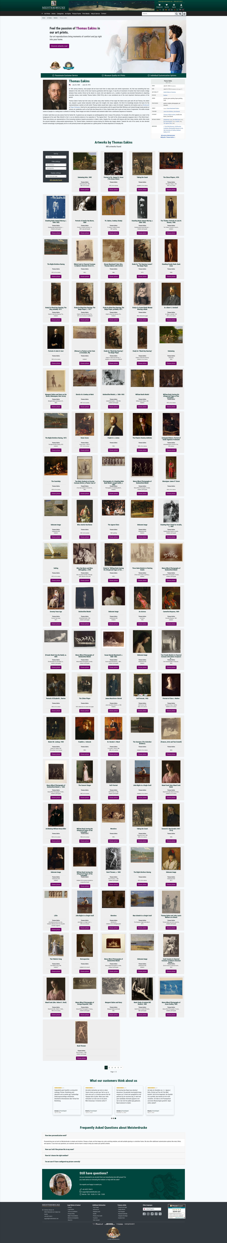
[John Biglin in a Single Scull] (142, 771)
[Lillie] (55, 894)
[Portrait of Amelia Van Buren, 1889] (84, 203)
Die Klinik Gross (178, 119)
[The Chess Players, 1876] (171, 160)
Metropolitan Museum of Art (176, 128)
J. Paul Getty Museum (169, 126)
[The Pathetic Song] (55, 945)
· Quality (94, 1213)
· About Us (69, 1220)
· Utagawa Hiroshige (123, 1216)
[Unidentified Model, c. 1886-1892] (113, 377)
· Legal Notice (70, 1209)
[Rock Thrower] (81, 1032)
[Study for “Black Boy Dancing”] (142, 337)
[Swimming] (171, 334)
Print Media (86, 14)
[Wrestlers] (113, 813)
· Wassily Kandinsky (122, 1213)
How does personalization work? (56, 1135)
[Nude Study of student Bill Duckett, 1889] (142, 989)
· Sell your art (95, 1209)
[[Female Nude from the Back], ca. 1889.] (55, 636)
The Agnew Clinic (169, 123)
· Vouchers (95, 1218)
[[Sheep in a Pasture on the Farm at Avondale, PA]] (84, 332)
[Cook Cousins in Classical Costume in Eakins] (171, 945)
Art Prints (47, 14)
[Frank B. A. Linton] (113, 424)
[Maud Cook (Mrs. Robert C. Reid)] (56, 989)
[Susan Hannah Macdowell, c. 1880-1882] (113, 639)
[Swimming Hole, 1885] (84, 161)
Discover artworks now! (59, 46)
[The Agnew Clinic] (113, 507)
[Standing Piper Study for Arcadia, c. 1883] (171, 511)
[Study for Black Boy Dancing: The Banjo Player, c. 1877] (84, 294)
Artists (54, 14)
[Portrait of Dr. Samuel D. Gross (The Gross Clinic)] (113, 163)
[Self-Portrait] (113, 771)
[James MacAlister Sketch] (113, 685)
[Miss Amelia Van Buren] (85, 511)
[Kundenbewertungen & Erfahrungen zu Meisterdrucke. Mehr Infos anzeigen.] (176, 1211)
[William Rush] (142, 378)
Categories (60, 14)
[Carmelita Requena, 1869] (171, 598)
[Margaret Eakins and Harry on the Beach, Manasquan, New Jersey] (56, 381)
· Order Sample (96, 1220)
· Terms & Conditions (72, 1211)
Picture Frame (76, 14)
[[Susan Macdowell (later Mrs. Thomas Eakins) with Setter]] (113, 250)
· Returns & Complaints (72, 1218)
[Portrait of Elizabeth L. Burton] (55, 685)
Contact (103, 13)
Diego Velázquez (75, 107)
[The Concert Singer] (85, 771)
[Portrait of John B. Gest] (55, 337)
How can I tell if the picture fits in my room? (59, 1149)
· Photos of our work (97, 1216)
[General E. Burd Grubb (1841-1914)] (171, 815)
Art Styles (68, 14)
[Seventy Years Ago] (56, 598)
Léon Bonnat (176, 111)
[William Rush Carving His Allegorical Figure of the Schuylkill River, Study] (84, 857)
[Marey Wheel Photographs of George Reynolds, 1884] (84, 983)
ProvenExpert (63, 1111)
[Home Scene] (84, 424)
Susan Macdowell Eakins (173, 108)
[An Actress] (142, 598)
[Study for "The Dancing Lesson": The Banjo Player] (142, 250)
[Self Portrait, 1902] (142, 685)
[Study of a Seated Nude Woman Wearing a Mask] (142, 294)
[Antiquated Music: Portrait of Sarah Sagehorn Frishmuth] (171, 424)
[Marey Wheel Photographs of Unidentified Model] (142, 467)
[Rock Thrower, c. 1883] (113, 858)
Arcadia (178, 121)
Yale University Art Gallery (170, 130)
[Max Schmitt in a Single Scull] (142, 898)
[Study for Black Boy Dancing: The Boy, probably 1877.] (56, 294)
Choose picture (84, 189)
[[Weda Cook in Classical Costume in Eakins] (85, 250)
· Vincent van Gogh (122, 1207)
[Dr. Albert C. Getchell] (171, 294)
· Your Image (95, 1207)
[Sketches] (113, 899)
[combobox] (152, 1209)
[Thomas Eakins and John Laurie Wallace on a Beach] (171, 902)
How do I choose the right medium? (56, 1155)
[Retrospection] (85, 945)
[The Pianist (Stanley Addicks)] (142, 424)
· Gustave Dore (121, 1218)
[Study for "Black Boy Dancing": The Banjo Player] (113, 337)
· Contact (69, 1207)
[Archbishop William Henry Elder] (56, 815)
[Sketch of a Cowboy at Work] (84, 378)
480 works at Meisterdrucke (168, 135)
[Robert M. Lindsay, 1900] (55, 728)
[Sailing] (55, 551)
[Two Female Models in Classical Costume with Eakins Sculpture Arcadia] (171, 641)
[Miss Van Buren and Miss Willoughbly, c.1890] (84, 553)
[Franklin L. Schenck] (84, 728)
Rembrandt (146, 105)
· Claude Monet (121, 1209)
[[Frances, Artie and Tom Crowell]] (171, 728)
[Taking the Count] (142, 163)
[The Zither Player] (84, 685)
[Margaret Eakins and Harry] (113, 986)
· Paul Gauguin (121, 1211)
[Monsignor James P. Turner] (171, 467)
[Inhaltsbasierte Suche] (180, 14)
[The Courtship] (55, 466)
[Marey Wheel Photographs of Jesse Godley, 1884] (171, 988)
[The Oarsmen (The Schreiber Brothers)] (142, 725)
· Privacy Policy (71, 1213)
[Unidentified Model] (84, 598)
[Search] (176, 14)
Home (43, 18)
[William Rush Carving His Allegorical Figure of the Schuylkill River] (171, 378)
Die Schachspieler (169, 121)
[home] (42, 13)
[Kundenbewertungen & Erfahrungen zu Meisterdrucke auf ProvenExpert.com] (68, 65)
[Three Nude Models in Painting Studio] (142, 553)
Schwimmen (168, 119)
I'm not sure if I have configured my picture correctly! (62, 1162)
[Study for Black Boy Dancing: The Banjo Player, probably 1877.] (113, 294)
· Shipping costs (96, 1211)
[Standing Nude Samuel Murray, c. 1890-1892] (56, 207)
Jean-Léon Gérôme (168, 111)
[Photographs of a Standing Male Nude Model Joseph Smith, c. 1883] (113, 461)
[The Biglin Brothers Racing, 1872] (55, 420)
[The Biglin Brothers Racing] (55, 247)
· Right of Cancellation (72, 1216)
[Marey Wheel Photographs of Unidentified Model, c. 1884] (56, 771)
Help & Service (95, 14)
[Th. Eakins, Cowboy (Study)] (113, 205)
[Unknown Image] (55, 508)
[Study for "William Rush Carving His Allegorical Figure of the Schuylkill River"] (113, 554)
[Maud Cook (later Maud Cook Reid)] (171, 771)
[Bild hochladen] (184, 14)
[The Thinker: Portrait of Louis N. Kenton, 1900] (171, 207)
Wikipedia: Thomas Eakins (167, 137)
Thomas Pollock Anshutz (170, 114)
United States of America (170, 92)
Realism (56, 18)
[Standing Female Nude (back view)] (171, 250)
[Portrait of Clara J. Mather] (171, 685)
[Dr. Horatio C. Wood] (113, 728)
